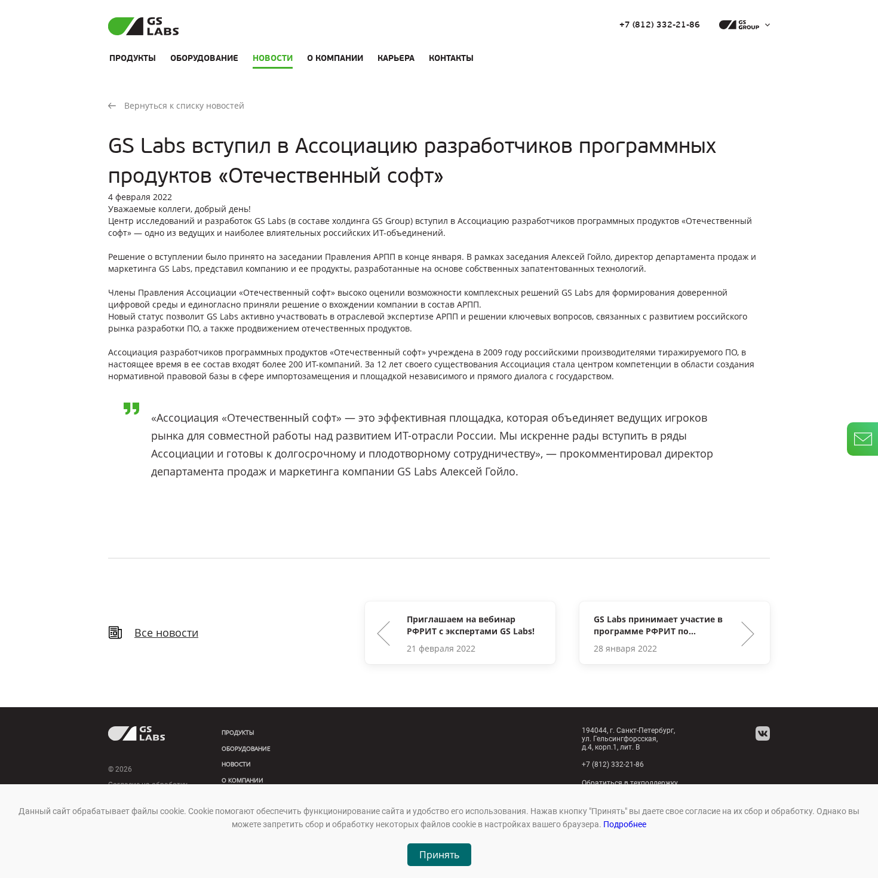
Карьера (396, 58)
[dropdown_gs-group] (741, 25)
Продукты (132, 58)
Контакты (451, 58)
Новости (273, 58)
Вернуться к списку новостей (184, 105)
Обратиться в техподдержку (630, 783)
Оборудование (204, 58)
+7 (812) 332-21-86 (659, 25)
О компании (335, 58)
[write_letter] (862, 439)
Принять (439, 854)
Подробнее (624, 824)
